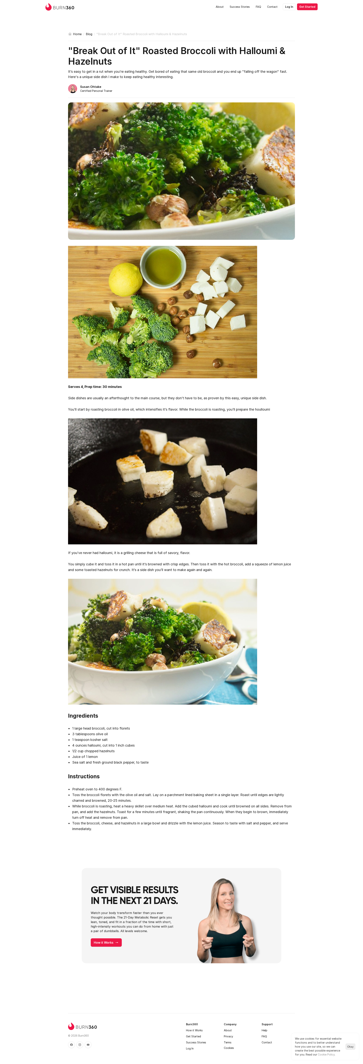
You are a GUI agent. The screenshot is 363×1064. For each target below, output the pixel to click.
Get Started (193, 1036)
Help (264, 1030)
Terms (227, 1042)
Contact (267, 1042)
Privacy (228, 1036)
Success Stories (196, 1042)
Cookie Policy (326, 1054)
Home (77, 34)
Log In (190, 1048)
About (228, 1030)
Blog (89, 34)
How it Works (194, 1030)
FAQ (264, 1036)
